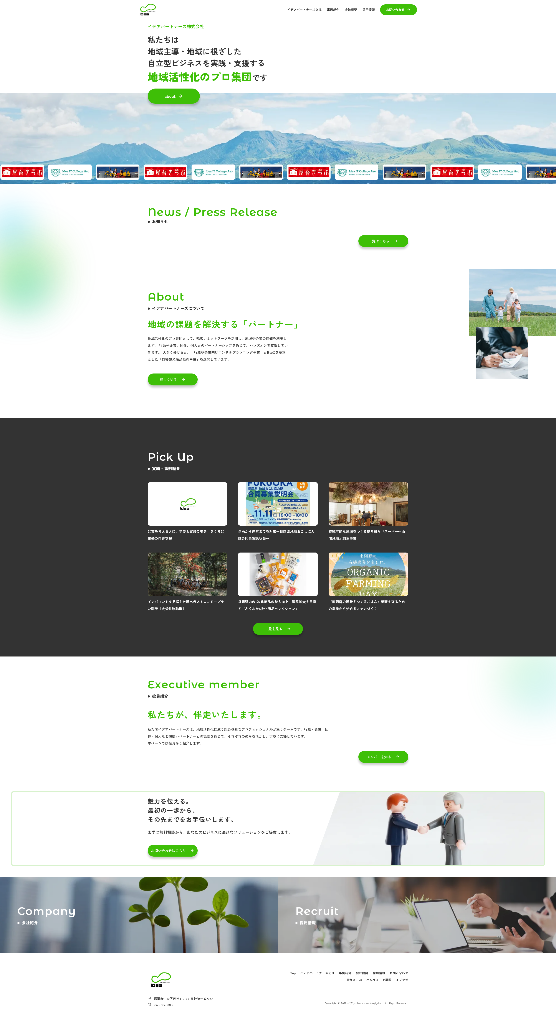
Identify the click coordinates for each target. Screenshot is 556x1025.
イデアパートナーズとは (317, 973)
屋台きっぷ (354, 980)
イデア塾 (402, 980)
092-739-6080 (163, 1004)
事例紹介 (345, 973)
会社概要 (362, 973)
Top (293, 973)
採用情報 (379, 973)
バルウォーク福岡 (378, 980)
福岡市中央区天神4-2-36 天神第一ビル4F (184, 998)
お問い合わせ (398, 973)
